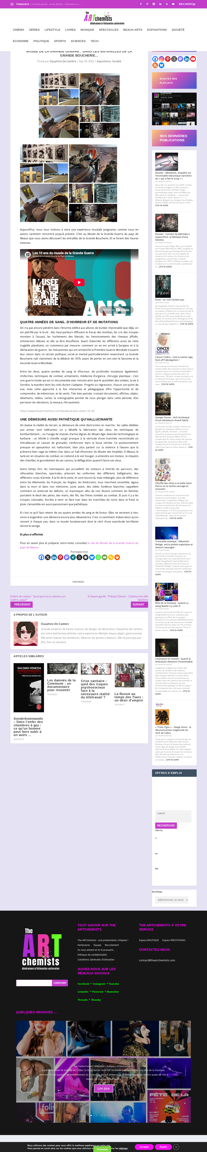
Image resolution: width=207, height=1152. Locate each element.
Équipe (97, 944)
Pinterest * (99, 991)
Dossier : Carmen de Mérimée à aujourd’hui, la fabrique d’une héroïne (172, 236)
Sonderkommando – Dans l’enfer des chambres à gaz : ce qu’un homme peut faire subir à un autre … (28, 727)
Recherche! (166, 825)
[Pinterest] (60, 557)
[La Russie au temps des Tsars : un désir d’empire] (129, 675)
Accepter (144, 1146)
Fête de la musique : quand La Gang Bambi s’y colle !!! (171, 604)
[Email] (104, 557)
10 (115, 1115)
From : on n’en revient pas (169, 299)
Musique (87, 29)
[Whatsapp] (98, 557)
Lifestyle (52, 29)
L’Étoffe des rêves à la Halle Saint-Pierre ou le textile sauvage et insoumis (173, 486)
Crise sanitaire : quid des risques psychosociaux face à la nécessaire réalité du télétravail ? (95, 689)
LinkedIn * (85, 991)
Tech (94, 41)
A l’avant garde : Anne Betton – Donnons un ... (56, 4)
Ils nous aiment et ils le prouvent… (96, 949)
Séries (34, 29)
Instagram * (101, 983)
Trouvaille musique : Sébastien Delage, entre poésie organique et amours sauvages (174, 544)
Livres (70, 29)
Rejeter (163, 1146)
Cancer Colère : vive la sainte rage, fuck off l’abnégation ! (174, 358)
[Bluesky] (92, 557)
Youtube (114, 983)
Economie (21, 41)
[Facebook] (41, 557)
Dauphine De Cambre (63, 61)
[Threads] (79, 557)
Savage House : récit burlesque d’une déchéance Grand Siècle (172, 419)
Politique (41, 41)
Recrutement (112, 944)
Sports (60, 41)
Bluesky (96, 999)
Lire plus (104, 1088)
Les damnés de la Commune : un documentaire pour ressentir (61, 685)
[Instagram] (161, 59)
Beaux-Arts (132, 29)
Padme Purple (85, 1066)
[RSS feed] (155, 65)
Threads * (84, 999)
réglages (123, 1148)
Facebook (84, 983)
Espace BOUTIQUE (149, 940)
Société (178, 29)
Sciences (78, 41)
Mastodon (113, 991)
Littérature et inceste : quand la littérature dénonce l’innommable (174, 660)
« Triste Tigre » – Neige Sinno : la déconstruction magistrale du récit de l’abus (173, 730)
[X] (48, 557)
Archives (157, 892)
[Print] (117, 557)
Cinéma (18, 29)
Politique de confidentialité (92, 954)
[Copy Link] (111, 557)
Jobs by (159, 849)
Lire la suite (161, 205)
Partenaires (84, 944)
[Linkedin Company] (187, 59)
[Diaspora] (85, 557)
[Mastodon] (67, 557)
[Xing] (73, 557)
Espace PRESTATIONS (173, 940)
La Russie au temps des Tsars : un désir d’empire (128, 697)
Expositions (157, 29)
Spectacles (108, 29)
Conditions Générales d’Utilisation (96, 959)
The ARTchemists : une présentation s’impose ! (103, 940)
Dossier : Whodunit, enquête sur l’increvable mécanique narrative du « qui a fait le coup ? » (173, 175)
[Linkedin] (54, 557)
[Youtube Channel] (193, 59)
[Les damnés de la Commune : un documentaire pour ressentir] (62, 668)
